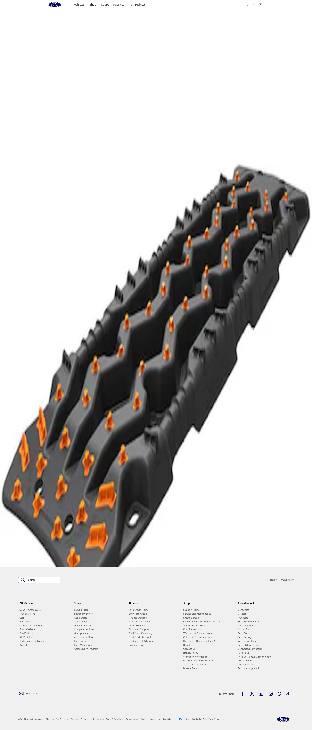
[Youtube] (261, 694)
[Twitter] (252, 694)
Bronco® (272, 580)
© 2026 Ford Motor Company (31, 719)
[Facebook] (243, 694)
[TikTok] (288, 694)
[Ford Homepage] (283, 719)
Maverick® (287, 580)
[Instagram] (271, 694)
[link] (50, 719)
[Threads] (279, 694)
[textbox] (39, 580)
